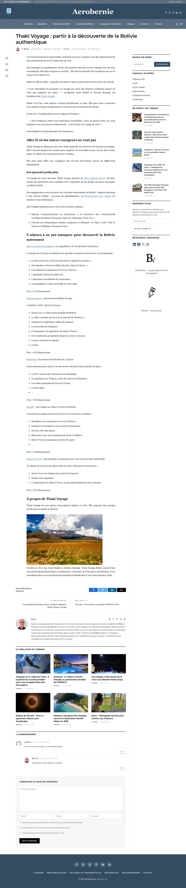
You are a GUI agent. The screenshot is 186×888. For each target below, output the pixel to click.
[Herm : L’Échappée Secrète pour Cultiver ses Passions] (108, 702)
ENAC (120, 624)
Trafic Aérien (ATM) (61, 24)
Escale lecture (137, 99)
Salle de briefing (138, 91)
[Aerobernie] (93, 13)
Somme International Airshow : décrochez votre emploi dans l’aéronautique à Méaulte (65, 2)
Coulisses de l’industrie (141, 95)
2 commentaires (80, 49)
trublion (27, 742)
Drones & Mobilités (84, 24)
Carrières (144, 24)
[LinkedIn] (6, 69)
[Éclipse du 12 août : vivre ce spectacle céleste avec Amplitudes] (33, 702)
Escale (134, 83)
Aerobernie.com (101, 879)
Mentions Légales (56, 873)
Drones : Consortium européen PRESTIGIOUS (97, 604)
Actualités (28, 24)
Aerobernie (51, 627)
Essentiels (32, 359)
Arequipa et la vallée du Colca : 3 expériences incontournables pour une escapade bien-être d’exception (32, 681)
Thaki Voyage (48, 96)
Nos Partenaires (131, 873)
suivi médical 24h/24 (94, 178)
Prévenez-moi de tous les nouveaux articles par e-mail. (43, 833)
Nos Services (112, 873)
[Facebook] (6, 58)
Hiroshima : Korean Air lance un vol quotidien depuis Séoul (156, 152)
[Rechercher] (177, 24)
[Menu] (181, 24)
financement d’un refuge (98, 196)
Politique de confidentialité (85, 873)
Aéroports (41, 24)
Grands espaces (34, 298)
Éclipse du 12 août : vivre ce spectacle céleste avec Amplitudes (29, 718)
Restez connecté (143, 229)
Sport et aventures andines (40, 246)
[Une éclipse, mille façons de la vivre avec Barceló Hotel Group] (108, 663)
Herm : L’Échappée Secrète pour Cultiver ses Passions (107, 717)
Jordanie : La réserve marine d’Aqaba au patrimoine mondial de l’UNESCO (70, 680)
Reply (122, 751)
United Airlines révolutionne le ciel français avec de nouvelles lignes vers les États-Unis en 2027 (156, 118)
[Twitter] (6, 64)
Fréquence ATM (138, 79)
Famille (30, 407)
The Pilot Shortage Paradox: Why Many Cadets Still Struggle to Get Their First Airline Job (156, 189)
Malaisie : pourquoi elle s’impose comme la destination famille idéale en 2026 (70, 718)
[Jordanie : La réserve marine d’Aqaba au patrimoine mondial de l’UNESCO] (71, 663)
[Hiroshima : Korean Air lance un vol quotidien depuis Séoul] (137, 152)
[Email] (6, 75)
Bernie (26, 49)
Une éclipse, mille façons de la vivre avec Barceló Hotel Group (107, 678)
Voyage (130, 24)
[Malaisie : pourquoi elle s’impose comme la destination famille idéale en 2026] (71, 702)
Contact (158, 24)
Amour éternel (34, 459)
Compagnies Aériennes (110, 24)
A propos (39, 873)
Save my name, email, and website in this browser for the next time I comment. (52, 823)
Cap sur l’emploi (138, 87)
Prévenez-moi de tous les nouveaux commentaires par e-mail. (46, 828)
